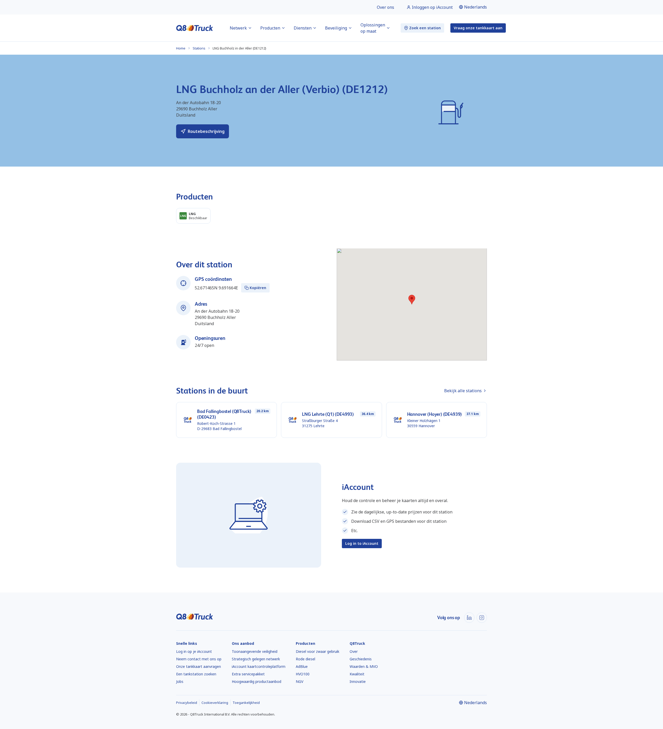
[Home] (194, 28)
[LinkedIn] (469, 617)
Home (180, 48)
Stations (199, 48)
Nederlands (475, 7)
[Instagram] (482, 617)
